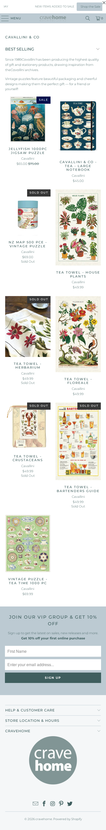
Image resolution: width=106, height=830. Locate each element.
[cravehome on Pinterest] (61, 804)
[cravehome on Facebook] (44, 804)
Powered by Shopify (67, 819)
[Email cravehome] (35, 804)
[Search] (87, 18)
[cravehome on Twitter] (70, 804)
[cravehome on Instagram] (52, 804)
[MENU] (2, 18)
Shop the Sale (85, 6)
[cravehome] (53, 18)
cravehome (43, 819)
